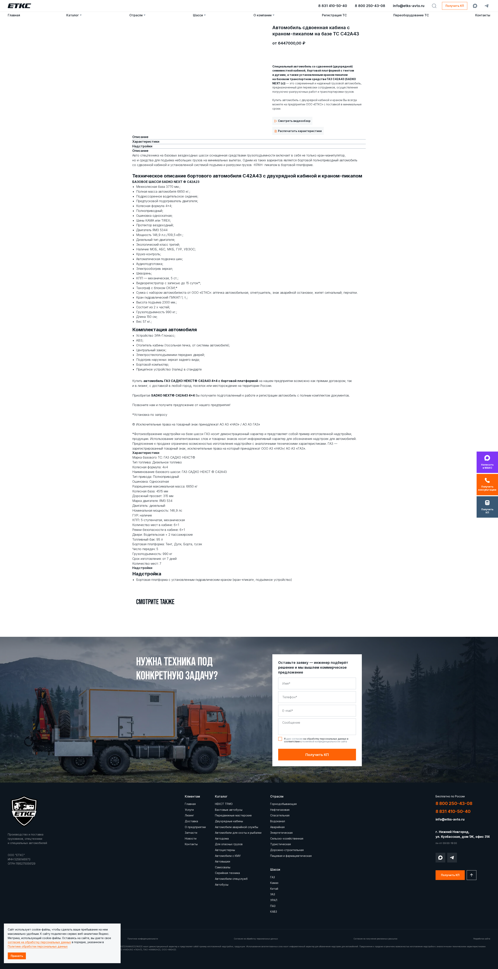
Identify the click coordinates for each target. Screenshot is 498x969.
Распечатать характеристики (300, 131)
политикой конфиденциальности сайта (324, 741)
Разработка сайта (481, 939)
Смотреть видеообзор (294, 120)
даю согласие (294, 738)
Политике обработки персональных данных (38, 946)
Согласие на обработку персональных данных (256, 939)
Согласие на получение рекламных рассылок (375, 939)
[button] (454, 6)
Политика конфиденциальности (142, 939)
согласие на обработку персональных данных (39, 942)
